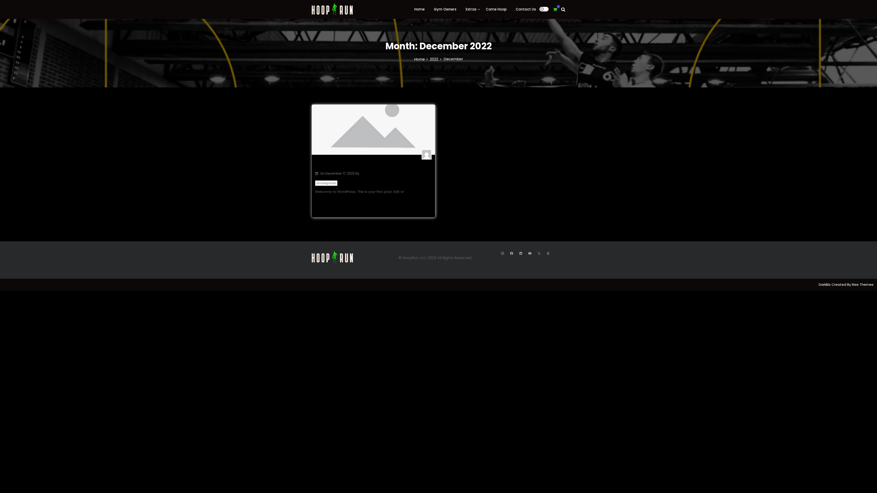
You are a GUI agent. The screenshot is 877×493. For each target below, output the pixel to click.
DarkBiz (825, 284)
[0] (555, 9)
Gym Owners (445, 9)
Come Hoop (496, 9)
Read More (324, 199)
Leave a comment (415, 209)
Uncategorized (326, 183)
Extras (471, 9)
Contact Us (526, 9)
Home (419, 9)
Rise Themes (863, 284)
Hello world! (329, 165)
